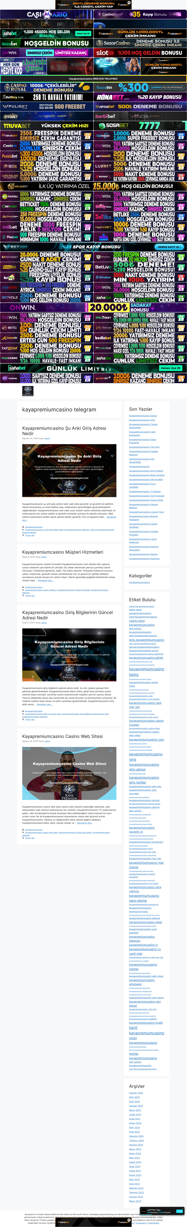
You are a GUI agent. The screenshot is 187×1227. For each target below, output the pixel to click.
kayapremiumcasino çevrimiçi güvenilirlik (142, 1016)
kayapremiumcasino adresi (146, 657)
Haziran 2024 (136, 1145)
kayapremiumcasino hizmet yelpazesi (141, 839)
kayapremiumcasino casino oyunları (146, 722)
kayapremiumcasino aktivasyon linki (140, 661)
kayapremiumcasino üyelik (146, 1022)
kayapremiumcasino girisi (137, 773)
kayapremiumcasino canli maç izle (145, 704)
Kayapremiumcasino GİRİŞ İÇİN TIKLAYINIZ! (93, 78)
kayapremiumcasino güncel (144, 800)
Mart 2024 (134, 1158)
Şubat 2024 (135, 1162)
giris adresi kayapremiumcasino (140, 630)
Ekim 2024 (134, 1127)
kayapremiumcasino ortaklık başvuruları (142, 880)
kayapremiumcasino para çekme (144, 898)
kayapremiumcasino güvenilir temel (140, 824)
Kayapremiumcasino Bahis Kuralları (147, 475)
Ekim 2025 (134, 1097)
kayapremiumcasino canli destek (144, 699)
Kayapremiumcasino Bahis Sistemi (140, 679)
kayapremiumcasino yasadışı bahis (140, 991)
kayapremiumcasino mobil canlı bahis (141, 871)
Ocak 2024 (134, 1166)
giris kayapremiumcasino (146, 640)
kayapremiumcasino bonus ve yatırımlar (142, 693)
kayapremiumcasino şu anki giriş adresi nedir (44, 530)
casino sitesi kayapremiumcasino (142, 622)
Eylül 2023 (134, 1184)
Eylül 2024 (134, 1132)
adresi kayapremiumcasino (141, 606)
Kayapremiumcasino (33, 527)
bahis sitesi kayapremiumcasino (140, 611)
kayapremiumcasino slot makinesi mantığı (142, 926)
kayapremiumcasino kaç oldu (142, 852)
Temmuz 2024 (136, 1140)
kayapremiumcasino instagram (146, 842)
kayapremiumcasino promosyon (144, 904)
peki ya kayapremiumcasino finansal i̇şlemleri (143, 1050)
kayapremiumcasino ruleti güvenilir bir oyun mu (144, 915)
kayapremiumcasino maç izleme (146, 865)
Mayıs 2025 (135, 1110)
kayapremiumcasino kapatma (138, 846)
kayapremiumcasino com (146, 739)
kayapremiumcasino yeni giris (143, 1009)
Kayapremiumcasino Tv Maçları (145, 491)
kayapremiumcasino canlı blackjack (140, 711)
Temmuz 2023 (136, 1192)
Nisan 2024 (135, 1153)
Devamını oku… (46, 580)
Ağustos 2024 (136, 1136)
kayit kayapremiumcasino (146, 1030)
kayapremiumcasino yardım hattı (139, 988)
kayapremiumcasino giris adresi (144, 766)
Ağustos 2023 (136, 1188)
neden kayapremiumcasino (137, 1047)
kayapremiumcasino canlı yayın (143, 717)
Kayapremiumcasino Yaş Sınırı (144, 447)
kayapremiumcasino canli (141, 696)
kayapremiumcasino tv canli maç (145, 951)
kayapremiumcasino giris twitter (144, 779)
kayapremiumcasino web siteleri (139, 973)
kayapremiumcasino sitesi (145, 922)
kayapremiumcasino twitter (143, 967)
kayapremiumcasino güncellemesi (140, 814)
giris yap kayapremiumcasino (142, 643)
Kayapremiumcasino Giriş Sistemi (146, 471)
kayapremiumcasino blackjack (139, 690)
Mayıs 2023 (135, 1201)
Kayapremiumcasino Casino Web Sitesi (62, 736)
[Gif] (93, 186)
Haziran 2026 (136, 1093)
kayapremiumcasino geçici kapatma (140, 750)
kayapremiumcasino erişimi (138, 743)
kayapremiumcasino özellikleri (143, 1019)
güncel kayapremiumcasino (144, 647)
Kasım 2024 (135, 1123)
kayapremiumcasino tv (143, 944)
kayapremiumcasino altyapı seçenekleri (142, 665)
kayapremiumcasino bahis (146, 672)
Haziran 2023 (136, 1197)
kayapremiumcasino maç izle (145, 858)
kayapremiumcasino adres (144, 650)
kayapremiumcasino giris (146, 757)
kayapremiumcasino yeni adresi (145, 1003)
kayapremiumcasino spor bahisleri (143, 931)
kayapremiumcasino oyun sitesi (143, 883)
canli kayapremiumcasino (143, 616)
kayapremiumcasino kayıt (141, 848)
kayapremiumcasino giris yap (145, 786)
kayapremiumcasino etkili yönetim (140, 747)
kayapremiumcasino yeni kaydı (139, 1013)
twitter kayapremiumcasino (143, 1056)
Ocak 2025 (134, 1119)
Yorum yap (29, 535)
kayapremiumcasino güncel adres (144, 804)
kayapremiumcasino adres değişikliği (146, 654)
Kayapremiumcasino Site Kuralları (146, 479)
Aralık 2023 (135, 1171)
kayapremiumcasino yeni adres (146, 997)
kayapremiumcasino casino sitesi (144, 728)
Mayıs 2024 (135, 1149)
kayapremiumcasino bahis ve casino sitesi (43, 714)
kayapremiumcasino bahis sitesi (143, 684)
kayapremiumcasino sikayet (144, 918)
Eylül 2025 (134, 1101)
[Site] (46, 136)
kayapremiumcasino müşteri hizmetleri (73, 590)
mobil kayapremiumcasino (143, 1040)
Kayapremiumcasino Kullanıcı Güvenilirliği (142, 855)
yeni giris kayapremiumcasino (143, 1069)
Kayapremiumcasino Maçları (143, 554)
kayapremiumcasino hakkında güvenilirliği (142, 835)
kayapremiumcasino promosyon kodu (140, 909)
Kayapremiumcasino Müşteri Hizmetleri (62, 552)
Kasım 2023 (135, 1175)
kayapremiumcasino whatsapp (142, 982)
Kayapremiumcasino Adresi (143, 415)
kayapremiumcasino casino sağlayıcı (40, 590)
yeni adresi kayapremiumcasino (140, 1064)
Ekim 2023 (134, 1179)
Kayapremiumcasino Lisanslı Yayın (146, 512)
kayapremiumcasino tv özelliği (139, 961)
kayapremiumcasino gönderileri (139, 797)
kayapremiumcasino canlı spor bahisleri (142, 714)
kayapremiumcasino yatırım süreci (140, 994)
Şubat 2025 (135, 1114)
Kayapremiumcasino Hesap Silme (146, 500)
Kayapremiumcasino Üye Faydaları (146, 496)
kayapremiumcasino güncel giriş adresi (75, 832)
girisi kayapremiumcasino (143, 635)
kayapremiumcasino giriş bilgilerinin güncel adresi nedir (85, 714)
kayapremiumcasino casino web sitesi (41, 832)
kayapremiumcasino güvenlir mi (142, 829)
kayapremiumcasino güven (137, 818)
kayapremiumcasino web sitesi (146, 976)
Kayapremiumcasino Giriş (142, 420)
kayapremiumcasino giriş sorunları (143, 792)
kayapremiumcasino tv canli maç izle (146, 957)
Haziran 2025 (136, 1106)
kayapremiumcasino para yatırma (145, 889)
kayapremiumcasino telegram (76, 530)
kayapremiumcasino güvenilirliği (139, 821)
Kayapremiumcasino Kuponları (144, 558)
